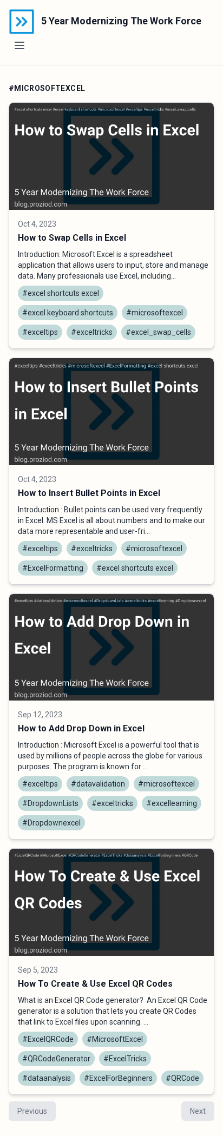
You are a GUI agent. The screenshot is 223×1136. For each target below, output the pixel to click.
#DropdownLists (50, 803)
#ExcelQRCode (48, 1039)
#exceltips (40, 332)
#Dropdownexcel (51, 822)
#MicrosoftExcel (115, 1039)
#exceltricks (92, 332)
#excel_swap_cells (158, 332)
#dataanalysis (46, 1078)
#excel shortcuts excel (60, 293)
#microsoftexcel (154, 312)
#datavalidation (98, 784)
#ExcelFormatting (52, 568)
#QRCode (182, 1078)
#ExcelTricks (125, 1058)
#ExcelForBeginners (118, 1078)
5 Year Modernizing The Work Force (120, 21)
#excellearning (171, 803)
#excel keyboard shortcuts (67, 312)
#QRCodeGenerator (56, 1058)
